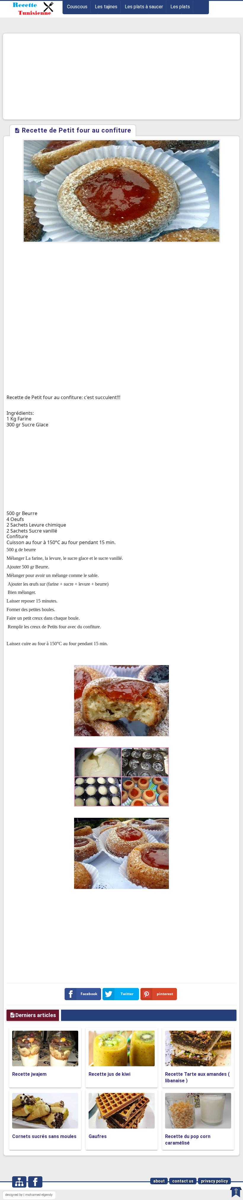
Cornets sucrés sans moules (44, 1136)
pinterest (165, 993)
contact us (183, 1181)
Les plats (180, 6)
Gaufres (98, 1136)
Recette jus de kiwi (109, 1074)
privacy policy (214, 1181)
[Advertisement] (121, 76)
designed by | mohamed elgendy (28, 1195)
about (159, 1181)
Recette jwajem (29, 1074)
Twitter (127, 993)
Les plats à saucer (144, 6)
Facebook (89, 993)
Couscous (77, 6)
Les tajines (106, 6)
